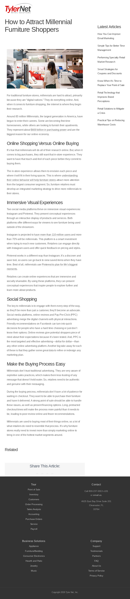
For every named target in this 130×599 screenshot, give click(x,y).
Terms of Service (96, 571)
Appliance (34, 546)
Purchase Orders (34, 519)
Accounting (33, 514)
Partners (96, 556)
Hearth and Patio (34, 561)
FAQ (96, 561)
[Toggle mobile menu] (124, 8)
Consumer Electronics (34, 556)
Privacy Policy (96, 576)
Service (34, 524)
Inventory (34, 494)
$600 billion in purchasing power (49, 129)
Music (34, 571)
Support (96, 546)
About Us (96, 566)
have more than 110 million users (52, 234)
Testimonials (96, 551)
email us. (97, 495)
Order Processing (33, 504)
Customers (34, 499)
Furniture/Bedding (34, 551)
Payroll (34, 529)
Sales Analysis (34, 509)
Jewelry (34, 566)
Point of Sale (34, 489)
